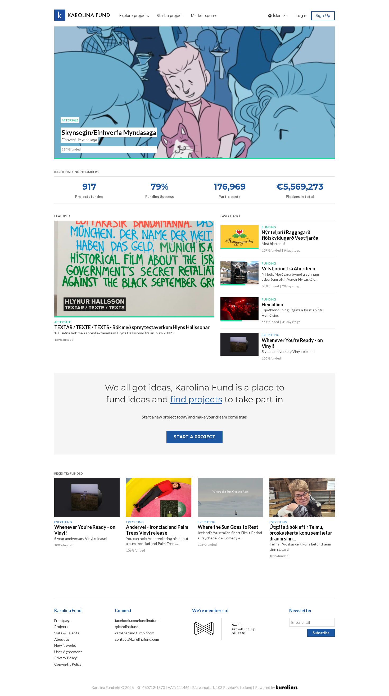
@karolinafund (126, 626)
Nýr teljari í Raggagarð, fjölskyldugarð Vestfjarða (290, 235)
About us (62, 639)
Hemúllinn (272, 304)
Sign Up (323, 15)
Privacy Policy (65, 658)
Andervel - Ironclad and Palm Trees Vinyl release (157, 530)
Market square (204, 15)
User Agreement (68, 651)
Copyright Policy (68, 664)
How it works (65, 645)
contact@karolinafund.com (137, 639)
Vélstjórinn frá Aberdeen (288, 268)
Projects (61, 626)
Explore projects (134, 15)
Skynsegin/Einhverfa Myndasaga (109, 132)
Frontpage (62, 620)
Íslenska (280, 15)
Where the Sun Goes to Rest (228, 527)
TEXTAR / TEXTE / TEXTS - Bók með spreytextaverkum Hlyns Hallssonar (132, 327)
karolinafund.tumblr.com (134, 633)
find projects (196, 399)
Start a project (170, 15)
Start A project (194, 436)
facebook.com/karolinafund (137, 620)
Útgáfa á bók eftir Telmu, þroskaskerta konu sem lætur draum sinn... (300, 532)
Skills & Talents (66, 633)
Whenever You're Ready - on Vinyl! (292, 343)
